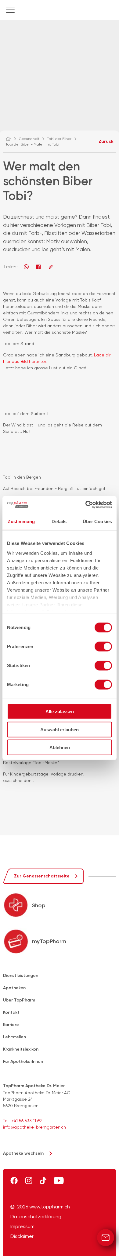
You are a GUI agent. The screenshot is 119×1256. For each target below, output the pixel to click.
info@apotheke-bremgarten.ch (34, 1127)
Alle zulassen (59, 711)
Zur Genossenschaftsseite (42, 876)
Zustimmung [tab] (21, 521)
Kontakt (11, 1012)
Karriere (11, 1024)
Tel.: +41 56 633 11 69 (22, 1120)
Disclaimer (22, 1236)
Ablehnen (59, 747)
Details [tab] (59, 521)
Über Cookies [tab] (97, 521)
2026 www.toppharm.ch (43, 1206)
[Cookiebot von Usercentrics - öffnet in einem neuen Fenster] (85, 504)
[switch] (103, 646)
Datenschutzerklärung (35, 1216)
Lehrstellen (14, 1037)
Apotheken (14, 987)
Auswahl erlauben (59, 729)
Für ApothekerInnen (23, 1061)
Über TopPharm (19, 1000)
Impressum (22, 1226)
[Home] (10, 139)
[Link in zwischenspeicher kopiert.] (50, 266)
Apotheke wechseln (23, 1153)
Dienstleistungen (20, 975)
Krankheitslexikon (20, 1049)
